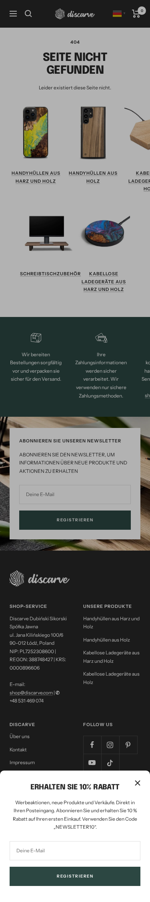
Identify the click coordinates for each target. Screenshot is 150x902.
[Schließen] (137, 783)
